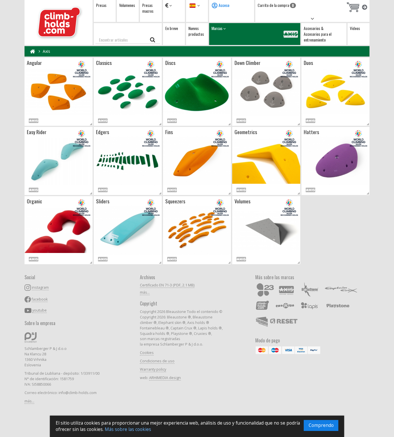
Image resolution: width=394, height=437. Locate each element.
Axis (46, 51)
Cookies (147, 352)
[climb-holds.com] (59, 22)
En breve (171, 28)
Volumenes (127, 5)
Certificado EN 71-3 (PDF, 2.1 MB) (167, 285)
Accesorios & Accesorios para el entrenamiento (317, 34)
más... (29, 401)
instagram (40, 287)
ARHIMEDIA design (165, 377)
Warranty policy (153, 369)
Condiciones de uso (157, 361)
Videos (355, 28)
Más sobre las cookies (128, 429)
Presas (101, 5)
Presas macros (147, 8)
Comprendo (321, 425)
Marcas (217, 28)
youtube (39, 310)
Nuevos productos (196, 31)
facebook (40, 299)
